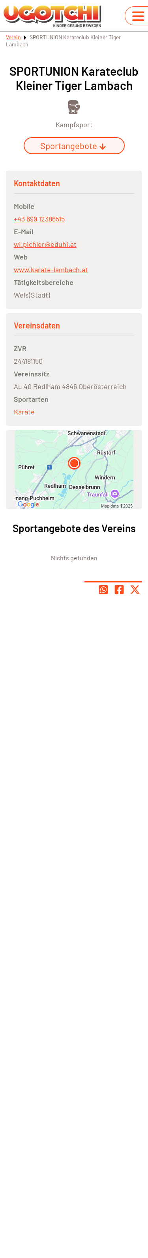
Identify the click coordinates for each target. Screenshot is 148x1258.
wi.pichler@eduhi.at (45, 244)
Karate (24, 411)
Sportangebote (68, 145)
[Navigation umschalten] (138, 16)
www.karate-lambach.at (51, 269)
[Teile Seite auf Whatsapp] (103, 589)
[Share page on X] (135, 589)
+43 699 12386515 (39, 218)
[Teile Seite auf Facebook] (119, 589)
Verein (13, 37)
